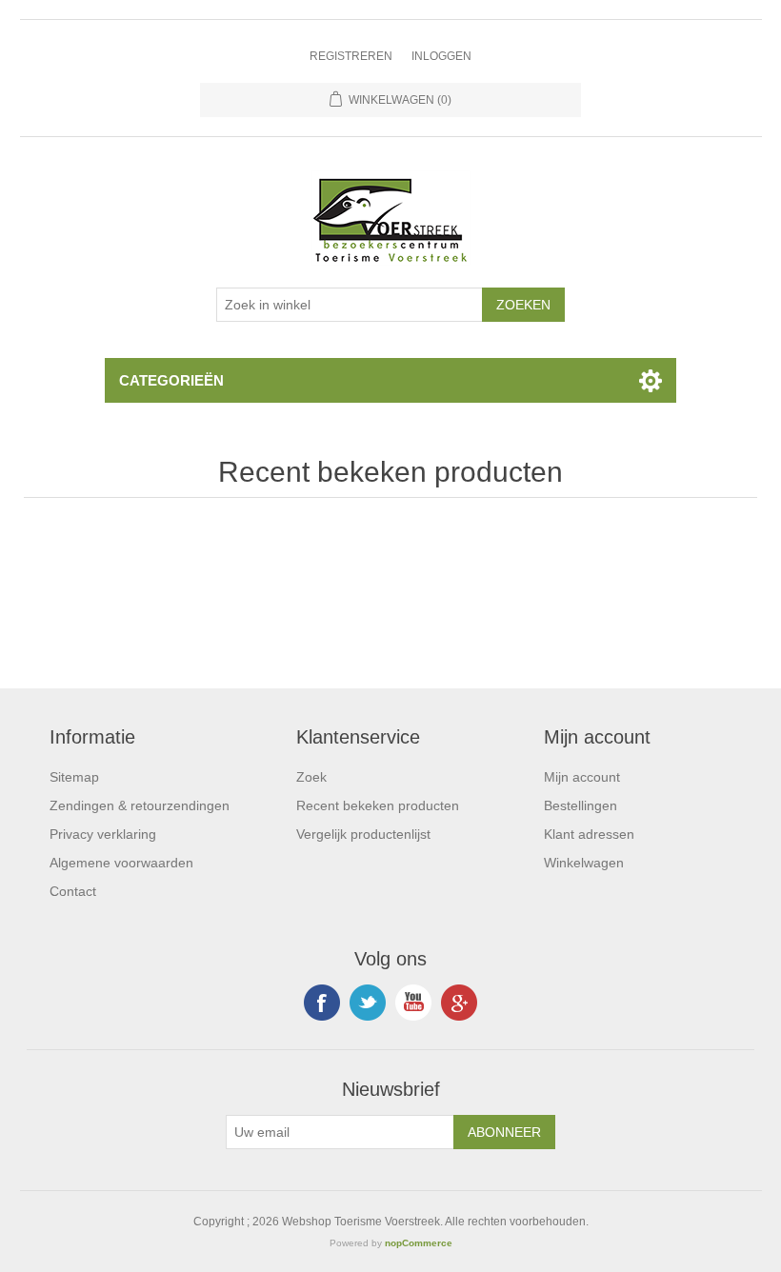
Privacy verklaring (103, 834)
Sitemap (74, 777)
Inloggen (441, 56)
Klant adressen (589, 834)
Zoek (311, 777)
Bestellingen (580, 805)
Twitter (368, 1002)
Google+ (459, 1002)
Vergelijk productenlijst (363, 834)
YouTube (413, 1002)
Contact (73, 891)
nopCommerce (418, 1243)
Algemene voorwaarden (121, 862)
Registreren (351, 56)
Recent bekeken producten (377, 805)
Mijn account (582, 777)
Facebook (322, 1002)
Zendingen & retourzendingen (140, 805)
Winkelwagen (584, 862)
